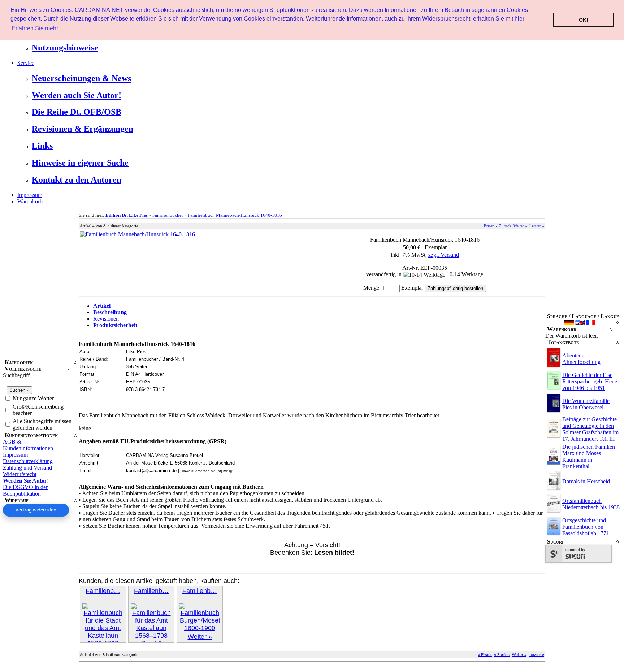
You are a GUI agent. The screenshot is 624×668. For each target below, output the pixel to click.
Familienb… (103, 590)
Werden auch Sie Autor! (76, 95)
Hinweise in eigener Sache (80, 162)
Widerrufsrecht (19, 474)
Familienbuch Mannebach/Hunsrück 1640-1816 (235, 215)
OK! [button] (583, 20)
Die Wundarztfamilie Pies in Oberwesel (586, 404)
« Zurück (503, 226)
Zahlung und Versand (27, 468)
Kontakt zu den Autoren (76, 179)
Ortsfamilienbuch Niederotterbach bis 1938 (591, 504)
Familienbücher (167, 215)
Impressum (29, 195)
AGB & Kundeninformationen (28, 445)
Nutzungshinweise (65, 47)
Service (25, 63)
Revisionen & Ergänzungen (82, 128)
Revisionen (106, 319)
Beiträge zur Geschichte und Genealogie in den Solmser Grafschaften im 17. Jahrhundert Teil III (590, 429)
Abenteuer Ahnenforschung (581, 358)
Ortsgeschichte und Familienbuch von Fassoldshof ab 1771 (585, 526)
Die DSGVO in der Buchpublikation (25, 490)
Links (42, 145)
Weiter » (520, 226)
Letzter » (536, 226)
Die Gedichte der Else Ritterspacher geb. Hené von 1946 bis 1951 (589, 381)
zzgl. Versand (443, 255)
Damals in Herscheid (586, 481)
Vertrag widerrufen (36, 509)
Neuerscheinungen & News (81, 78)
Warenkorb (30, 201)
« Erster (487, 226)
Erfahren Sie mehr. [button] (35, 28)
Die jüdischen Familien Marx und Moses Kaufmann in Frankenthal (588, 456)
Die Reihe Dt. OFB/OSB (76, 112)
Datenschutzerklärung (28, 461)
